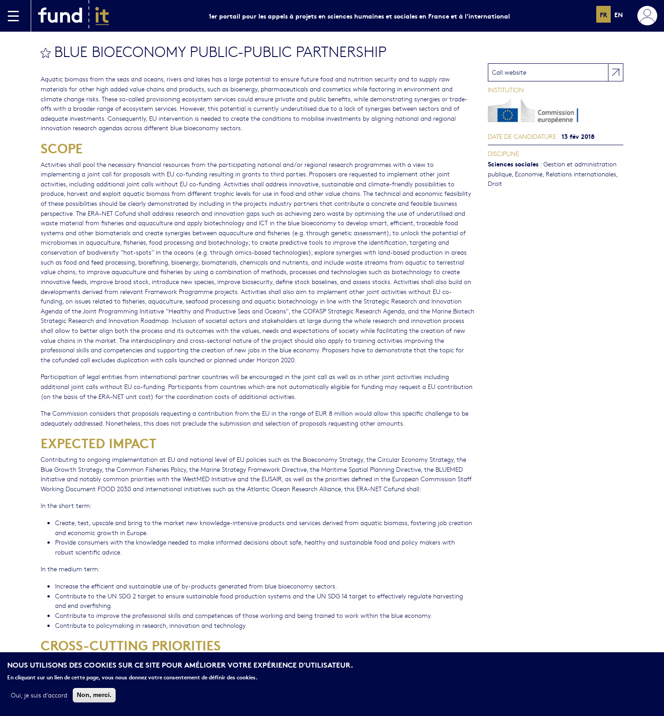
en (618, 14)
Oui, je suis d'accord (39, 694)
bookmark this (46, 53)
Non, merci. (94, 694)
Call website (509, 71)
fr (603, 14)
